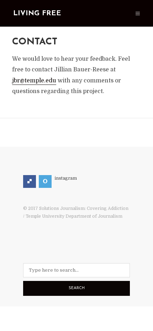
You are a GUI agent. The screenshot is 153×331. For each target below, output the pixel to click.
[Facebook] (29, 181)
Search (77, 288)
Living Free (37, 13)
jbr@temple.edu (34, 80)
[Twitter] (45, 181)
